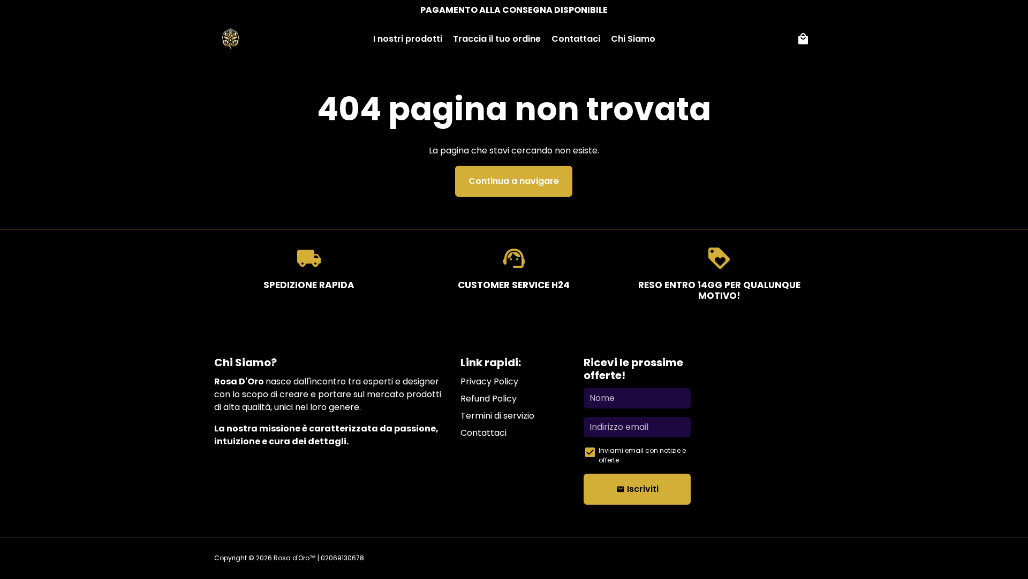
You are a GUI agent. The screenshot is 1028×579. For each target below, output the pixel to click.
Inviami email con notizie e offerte (642, 455)
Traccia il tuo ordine (497, 39)
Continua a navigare (513, 181)
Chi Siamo (633, 39)
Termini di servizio (497, 416)
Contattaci (575, 39)
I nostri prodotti (407, 39)
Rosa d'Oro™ (295, 557)
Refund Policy (488, 398)
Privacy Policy (489, 381)
